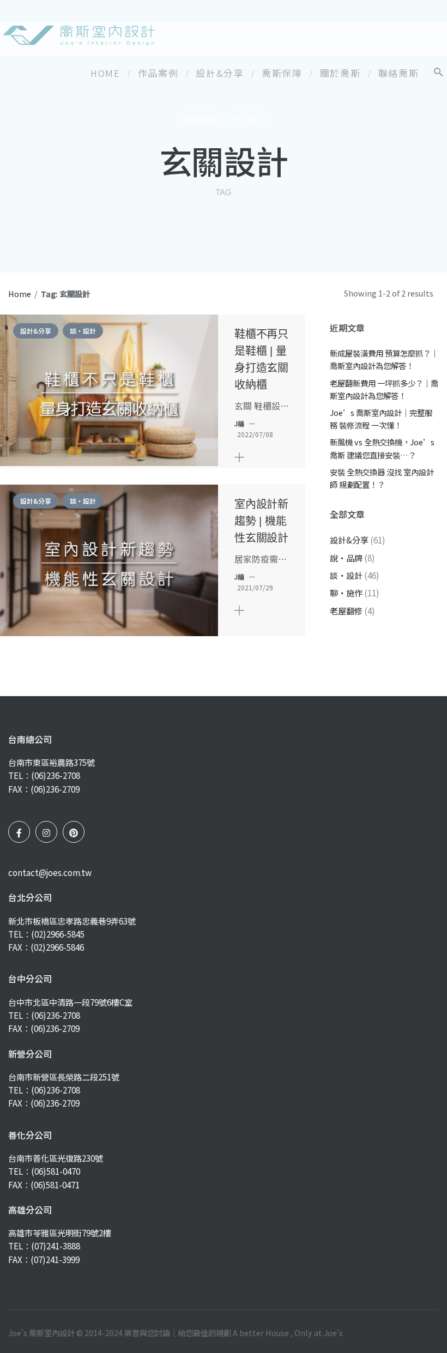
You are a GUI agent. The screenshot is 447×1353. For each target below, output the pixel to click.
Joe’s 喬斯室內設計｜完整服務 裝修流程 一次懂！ (381, 419)
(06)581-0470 (55, 1171)
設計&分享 (200, 119)
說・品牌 (346, 558)
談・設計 (247, 119)
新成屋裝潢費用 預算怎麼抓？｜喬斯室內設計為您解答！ (384, 359)
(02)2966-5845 (57, 934)
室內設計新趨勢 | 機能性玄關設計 (261, 521)
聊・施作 (346, 593)
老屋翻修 (346, 611)
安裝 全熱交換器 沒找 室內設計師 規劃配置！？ (382, 478)
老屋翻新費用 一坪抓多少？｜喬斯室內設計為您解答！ (384, 389)
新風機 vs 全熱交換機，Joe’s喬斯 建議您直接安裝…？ (382, 448)
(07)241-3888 (55, 1246)
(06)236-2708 (55, 775)
